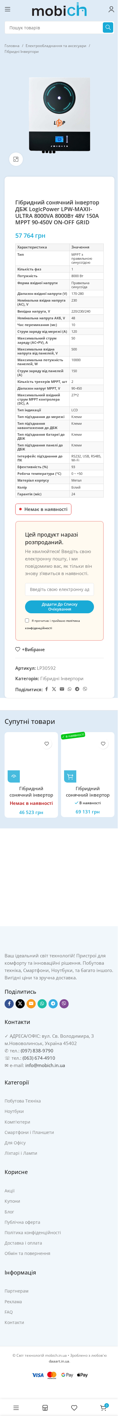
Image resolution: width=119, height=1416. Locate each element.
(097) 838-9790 (37, 1050)
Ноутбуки (14, 1111)
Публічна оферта (22, 1222)
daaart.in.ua (59, 1361)
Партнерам (16, 1291)
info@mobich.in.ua (45, 1065)
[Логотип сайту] (59, 9)
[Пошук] (108, 27)
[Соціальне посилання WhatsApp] (69, 689)
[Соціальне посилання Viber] (85, 689)
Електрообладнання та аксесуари (56, 45)
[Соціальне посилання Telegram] (77, 689)
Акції (10, 1191)
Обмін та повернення (27, 1253)
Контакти (14, 1322)
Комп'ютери (17, 1122)
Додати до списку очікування (60, 606)
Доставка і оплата (23, 1243)
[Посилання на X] (54, 689)
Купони (12, 1201)
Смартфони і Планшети (29, 1132)
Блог (9, 1212)
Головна (12, 45)
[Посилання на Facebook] (46, 689)
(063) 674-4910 (39, 1058)
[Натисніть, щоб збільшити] (16, 159)
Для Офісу (15, 1143)
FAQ (9, 1312)
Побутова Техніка (23, 1101)
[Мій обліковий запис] (111, 9)
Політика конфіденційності (33, 1232)
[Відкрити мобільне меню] (8, 9)
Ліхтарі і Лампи (21, 1153)
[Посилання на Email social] (62, 689)
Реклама (13, 1301)
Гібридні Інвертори (22, 51)
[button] (70, 776)
